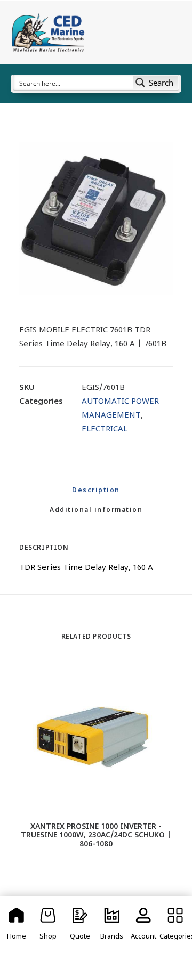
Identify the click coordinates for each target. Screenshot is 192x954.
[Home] (17, 925)
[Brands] (112, 925)
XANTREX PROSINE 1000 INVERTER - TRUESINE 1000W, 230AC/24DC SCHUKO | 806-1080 (96, 836)
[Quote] (80, 925)
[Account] (144, 925)
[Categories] (175, 925)
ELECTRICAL (104, 430)
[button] (96, 218)
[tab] (96, 515)
